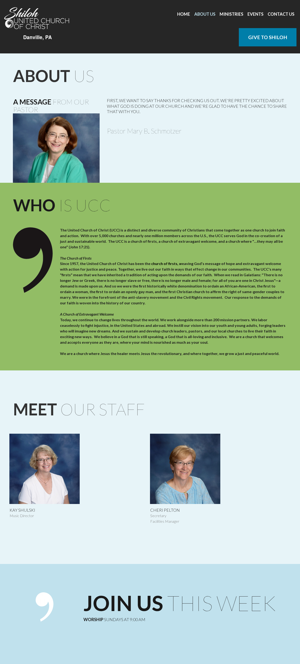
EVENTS (255, 14)
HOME (183, 14)
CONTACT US (281, 14)
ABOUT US (204, 14)
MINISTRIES (231, 14)
